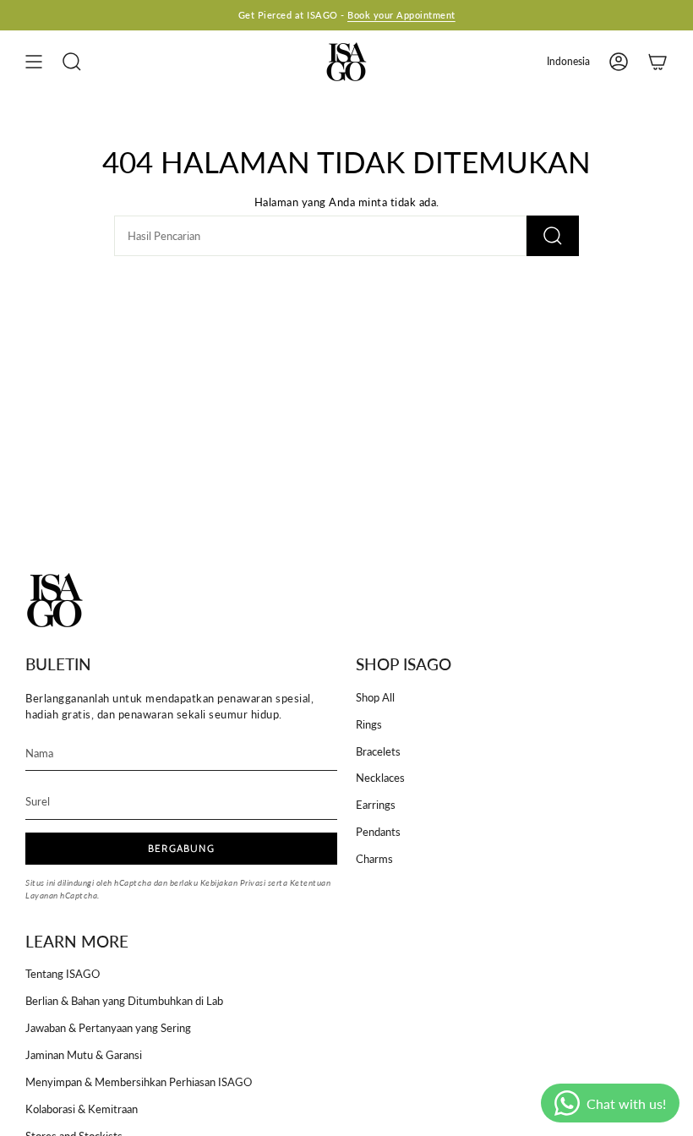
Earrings (376, 804)
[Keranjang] (657, 62)
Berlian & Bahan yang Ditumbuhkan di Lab (124, 1001)
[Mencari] (553, 236)
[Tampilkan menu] (34, 62)
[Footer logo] (55, 600)
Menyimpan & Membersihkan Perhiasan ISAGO (138, 1082)
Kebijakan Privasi (233, 883)
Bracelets (378, 751)
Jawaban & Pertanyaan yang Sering (108, 1028)
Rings (369, 724)
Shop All (375, 697)
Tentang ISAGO (62, 973)
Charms (374, 859)
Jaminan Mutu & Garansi (83, 1055)
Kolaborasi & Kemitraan (81, 1109)
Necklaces (380, 777)
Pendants (378, 831)
